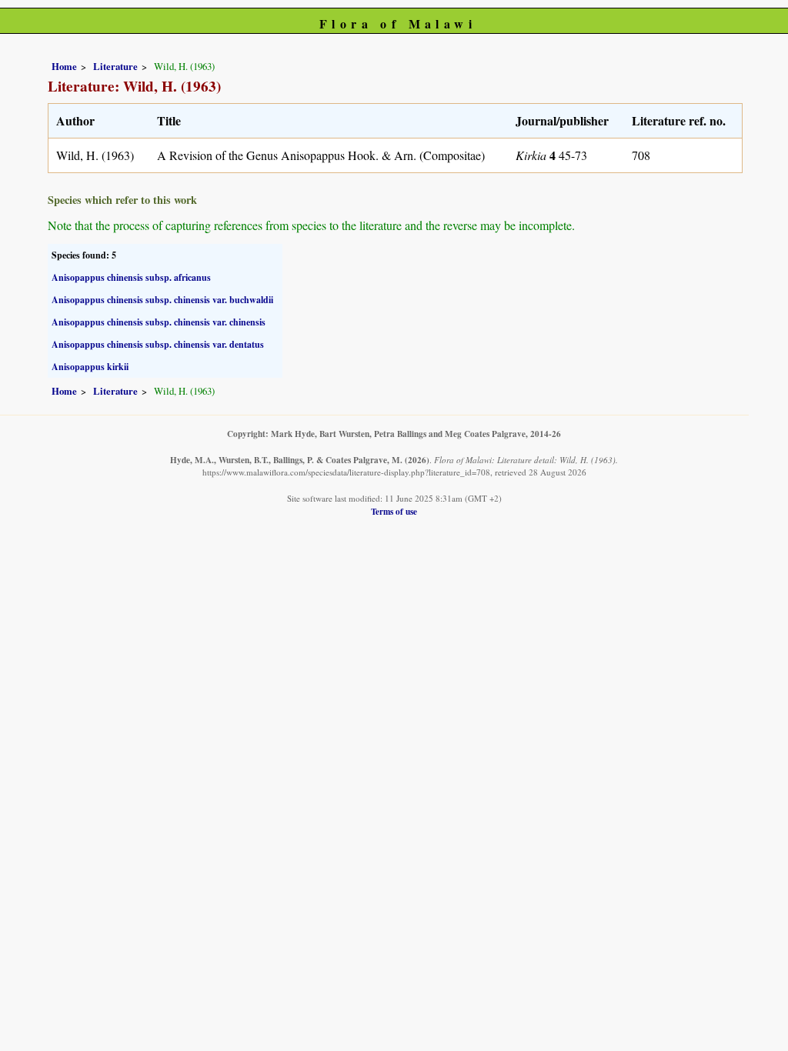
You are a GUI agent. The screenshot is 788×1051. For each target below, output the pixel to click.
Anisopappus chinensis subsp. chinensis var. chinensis (158, 322)
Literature (115, 66)
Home (64, 66)
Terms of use (394, 511)
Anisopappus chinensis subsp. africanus (131, 277)
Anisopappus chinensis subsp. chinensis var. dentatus (158, 344)
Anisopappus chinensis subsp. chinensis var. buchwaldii (162, 299)
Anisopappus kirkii (90, 366)
